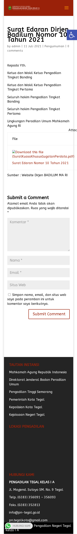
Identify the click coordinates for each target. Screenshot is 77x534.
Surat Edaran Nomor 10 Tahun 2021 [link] (40, 163)
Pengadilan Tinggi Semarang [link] (30, 392)
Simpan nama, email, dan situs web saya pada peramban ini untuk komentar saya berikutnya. (36, 299)
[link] (72, 35)
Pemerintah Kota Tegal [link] (26, 399)
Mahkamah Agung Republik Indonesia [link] (38, 372)
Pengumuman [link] (54, 46)
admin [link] (16, 46)
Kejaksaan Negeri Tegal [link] (27, 415)
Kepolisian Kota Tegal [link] (25, 407)
